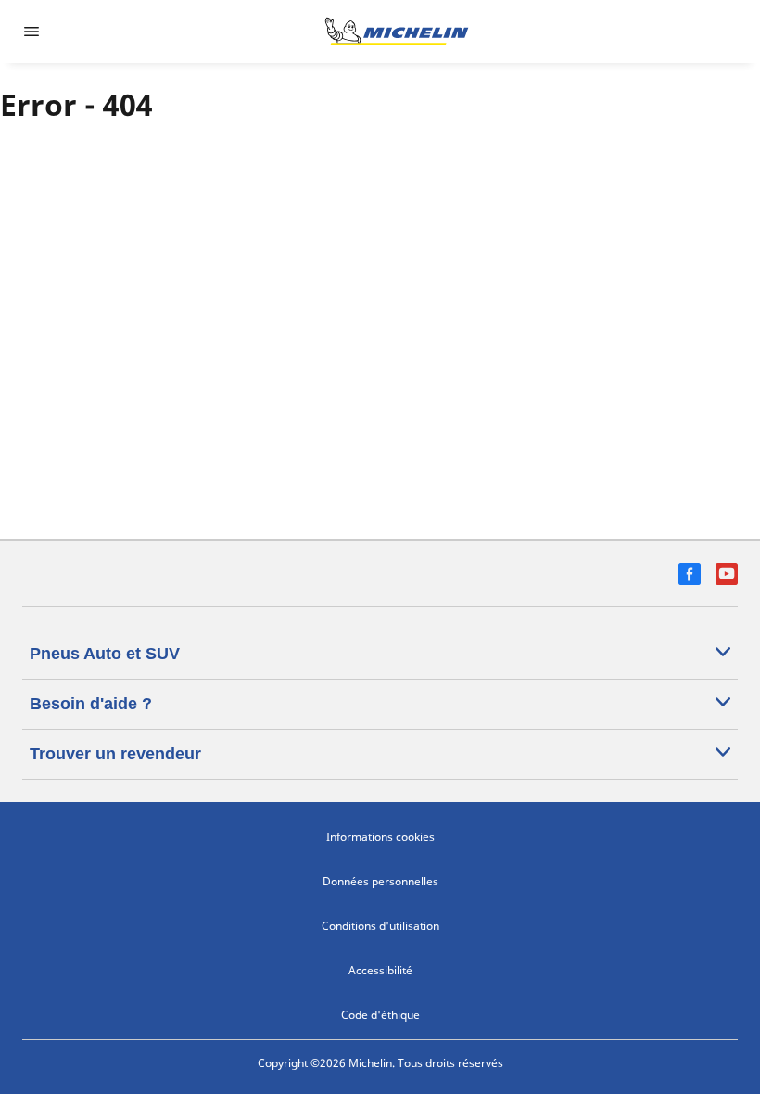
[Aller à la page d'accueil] (397, 31)
